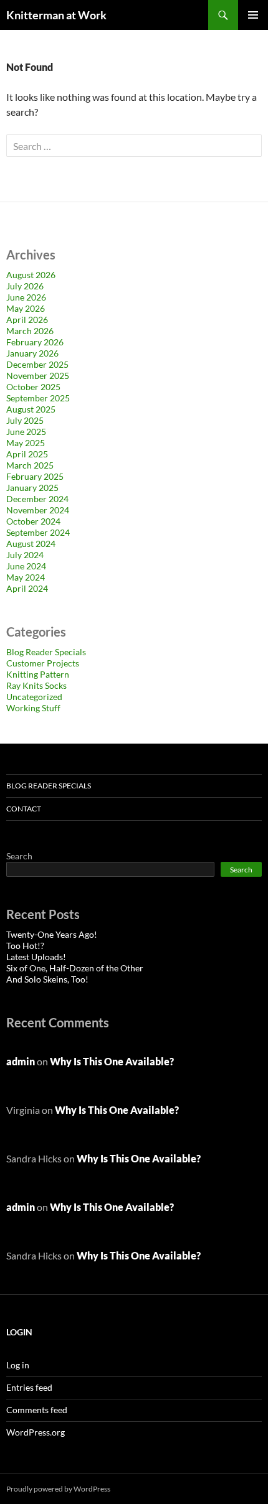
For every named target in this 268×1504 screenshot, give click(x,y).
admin (20, 1061)
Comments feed (36, 1409)
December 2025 (37, 364)
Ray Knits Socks (36, 685)
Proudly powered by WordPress (58, 1488)
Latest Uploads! (36, 956)
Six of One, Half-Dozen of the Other (74, 968)
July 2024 (25, 554)
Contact (23, 808)
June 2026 (26, 297)
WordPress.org (35, 1432)
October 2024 (33, 521)
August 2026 (30, 274)
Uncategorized (34, 696)
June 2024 (26, 566)
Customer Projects (42, 663)
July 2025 (25, 420)
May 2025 (25, 442)
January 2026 (32, 353)
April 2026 (27, 319)
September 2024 (38, 532)
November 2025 (37, 375)
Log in (17, 1365)
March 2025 (30, 465)
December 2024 (37, 498)
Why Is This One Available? (112, 1061)
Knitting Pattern (37, 674)
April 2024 (27, 588)
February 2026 (35, 342)
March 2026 (30, 330)
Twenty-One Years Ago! (51, 934)
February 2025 (35, 476)
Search (19, 856)
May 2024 (25, 577)
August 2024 (30, 543)
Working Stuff (33, 708)
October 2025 (33, 386)
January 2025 (32, 487)
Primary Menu (253, 15)
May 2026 (25, 308)
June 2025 (26, 431)
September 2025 (38, 398)
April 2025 (27, 454)
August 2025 (30, 409)
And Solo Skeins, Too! (47, 979)
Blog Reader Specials (46, 652)
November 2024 (37, 510)
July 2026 (25, 286)
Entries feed (29, 1387)
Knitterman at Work (56, 15)
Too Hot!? (25, 945)
